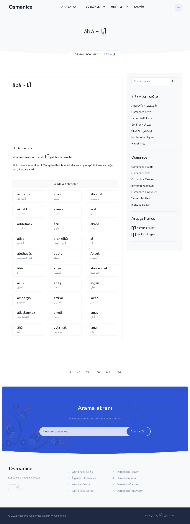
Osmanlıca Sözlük (142, 167)
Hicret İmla (138, 143)
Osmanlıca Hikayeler (144, 192)
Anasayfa (68, 7)
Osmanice (60, 515)
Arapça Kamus (81, 484)
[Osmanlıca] (20, 7)
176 (118, 372)
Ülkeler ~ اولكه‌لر (141, 131)
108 (97, 372)
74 (87, 372)
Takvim (139, 7)
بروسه (149, 515)
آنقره (158, 515)
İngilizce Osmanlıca (83, 478)
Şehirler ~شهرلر (141, 124)
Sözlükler (94, 7)
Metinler (118, 7)
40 (78, 372)
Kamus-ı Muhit (145, 228)
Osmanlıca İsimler (82, 491)
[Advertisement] (70, 118)
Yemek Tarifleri (140, 198)
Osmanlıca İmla (86, 54)
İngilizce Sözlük (140, 205)
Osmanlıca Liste (141, 112)
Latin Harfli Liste (141, 118)
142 (108, 372)
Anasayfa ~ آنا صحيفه (144, 106)
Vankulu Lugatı (145, 234)
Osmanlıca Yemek (127, 484)
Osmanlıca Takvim (142, 179)
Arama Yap (138, 431)
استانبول (169, 515)
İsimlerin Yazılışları (142, 137)
